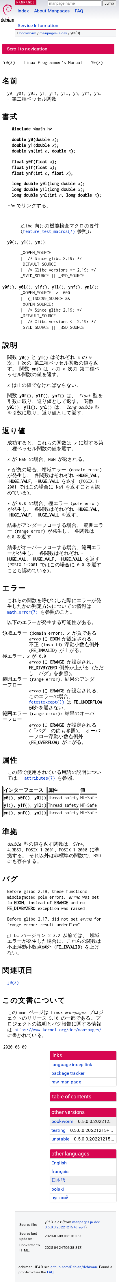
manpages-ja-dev (53, 33)
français (59, 1171)
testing (58, 1130)
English (59, 1163)
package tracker (67, 1073)
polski (57, 1189)
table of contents (72, 1097)
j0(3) (13, 982)
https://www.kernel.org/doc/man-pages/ (58, 1029)
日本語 (58, 1180)
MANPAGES (25, 2)
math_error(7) (22, 612)
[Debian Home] (7, 11)
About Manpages (52, 11)
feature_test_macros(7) (49, 231)
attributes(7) (39, 778)
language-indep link (71, 1064)
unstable (60, 1139)
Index (23, 11)
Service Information (38, 25)
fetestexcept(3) (46, 702)
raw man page (66, 1082)
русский (59, 1197)
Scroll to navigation (27, 49)
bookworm (27, 33)
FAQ (79, 11)
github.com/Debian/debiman (74, 1267)
